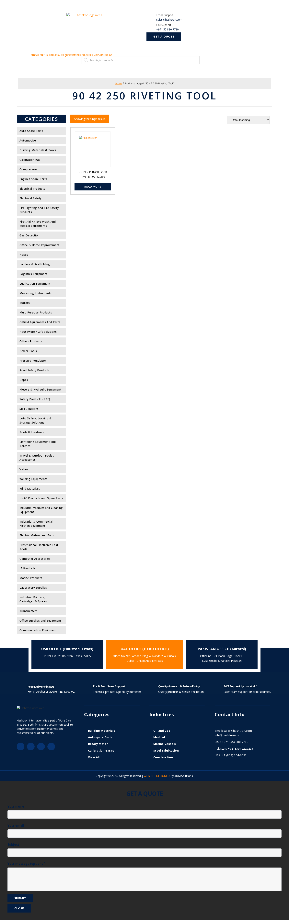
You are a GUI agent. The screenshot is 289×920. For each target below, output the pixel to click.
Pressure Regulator (32, 360)
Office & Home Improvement (39, 245)
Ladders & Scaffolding (34, 264)
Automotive (27, 140)
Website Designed (157, 776)
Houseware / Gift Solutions (38, 332)
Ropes (23, 380)
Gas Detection (29, 235)
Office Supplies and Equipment (40, 620)
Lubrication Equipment (35, 283)
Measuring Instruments (35, 293)
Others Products (30, 341)
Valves (23, 469)
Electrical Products (32, 188)
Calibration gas (29, 160)
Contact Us (105, 54)
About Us (42, 54)
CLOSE (19, 908)
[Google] (31, 746)
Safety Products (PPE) (34, 399)
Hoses (23, 254)
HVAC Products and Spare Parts (41, 498)
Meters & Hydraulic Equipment (40, 389)
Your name (15, 806)
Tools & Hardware (31, 432)
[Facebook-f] (20, 746)
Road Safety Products (34, 370)
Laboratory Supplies (33, 587)
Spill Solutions (29, 409)
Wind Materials (29, 488)
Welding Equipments (33, 479)
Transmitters (28, 611)
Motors (24, 303)
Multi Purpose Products (35, 312)
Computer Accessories (34, 559)
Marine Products (30, 578)
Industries (87, 54)
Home (32, 54)
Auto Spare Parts (31, 131)
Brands (76, 54)
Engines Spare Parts (33, 179)
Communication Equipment (38, 630)
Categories (65, 54)
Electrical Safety (30, 198)
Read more (92, 186)
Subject (13, 844)
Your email (15, 825)
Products (53, 54)
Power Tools (28, 351)
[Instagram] (51, 746)
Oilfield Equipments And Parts (39, 322)
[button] (163, 36)
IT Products (27, 568)
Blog (95, 54)
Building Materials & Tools (37, 150)
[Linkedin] (41, 746)
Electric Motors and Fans (36, 535)
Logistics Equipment (33, 274)
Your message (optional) (26, 863)
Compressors (28, 169)
